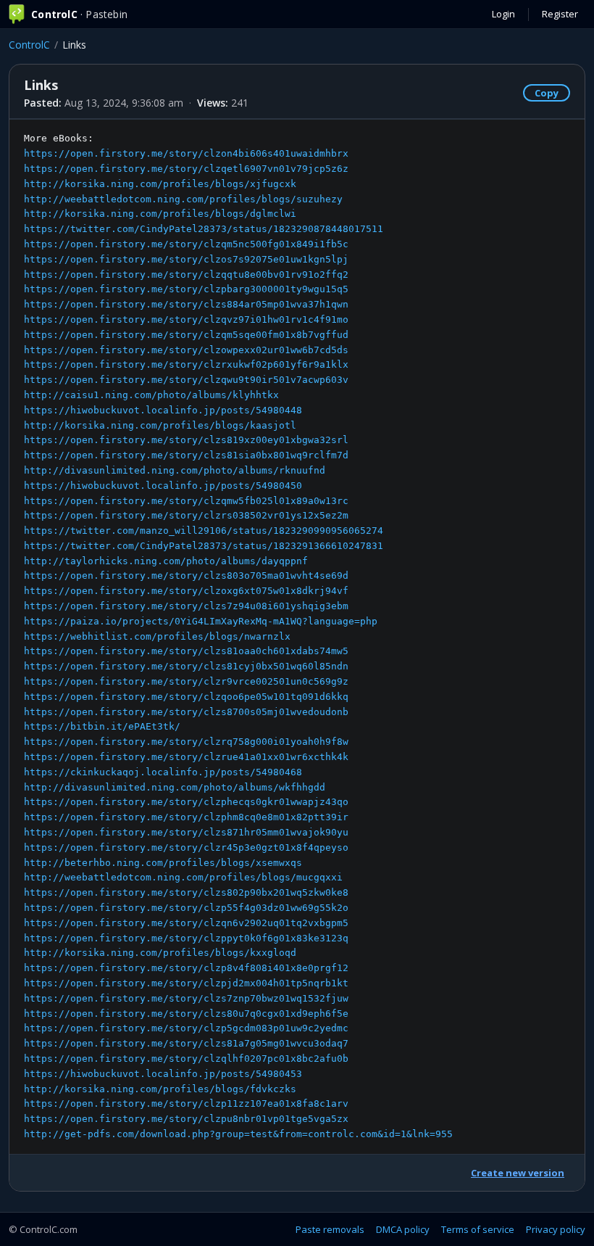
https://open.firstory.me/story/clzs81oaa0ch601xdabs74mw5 (186, 650)
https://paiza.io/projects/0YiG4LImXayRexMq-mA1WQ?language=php (200, 621)
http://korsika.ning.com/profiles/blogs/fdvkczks (160, 1089)
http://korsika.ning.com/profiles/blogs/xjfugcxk (160, 183)
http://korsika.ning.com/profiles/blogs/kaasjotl (160, 425)
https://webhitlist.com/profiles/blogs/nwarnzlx (157, 636)
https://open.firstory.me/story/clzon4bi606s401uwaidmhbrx (186, 153)
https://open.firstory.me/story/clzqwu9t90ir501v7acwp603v (186, 379)
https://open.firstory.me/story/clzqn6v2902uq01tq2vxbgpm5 (186, 922)
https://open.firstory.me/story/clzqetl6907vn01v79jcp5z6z (186, 168)
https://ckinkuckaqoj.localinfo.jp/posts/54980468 (163, 772)
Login (503, 13)
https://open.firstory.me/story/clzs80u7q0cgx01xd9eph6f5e (186, 1013)
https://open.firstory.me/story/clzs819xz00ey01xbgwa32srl (186, 439)
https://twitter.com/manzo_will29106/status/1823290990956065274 (203, 530)
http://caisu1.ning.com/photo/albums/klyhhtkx (151, 394)
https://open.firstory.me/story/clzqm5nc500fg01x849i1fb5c (186, 244)
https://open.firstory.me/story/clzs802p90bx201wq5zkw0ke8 (186, 892)
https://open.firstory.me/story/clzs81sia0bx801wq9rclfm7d (186, 455)
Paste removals (330, 1229)
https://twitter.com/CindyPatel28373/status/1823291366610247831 (203, 545)
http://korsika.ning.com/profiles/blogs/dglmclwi (160, 213)
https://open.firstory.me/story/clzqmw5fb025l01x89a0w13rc (186, 500)
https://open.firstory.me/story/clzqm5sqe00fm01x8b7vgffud (186, 334)
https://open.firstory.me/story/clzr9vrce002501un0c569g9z (186, 681)
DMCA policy (403, 1229)
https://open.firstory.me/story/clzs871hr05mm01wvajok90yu (186, 832)
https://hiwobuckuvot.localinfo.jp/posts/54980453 (163, 1073)
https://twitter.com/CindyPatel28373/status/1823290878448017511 (203, 228)
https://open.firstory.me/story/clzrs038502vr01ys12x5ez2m (186, 515)
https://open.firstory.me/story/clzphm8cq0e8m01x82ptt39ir (186, 817)
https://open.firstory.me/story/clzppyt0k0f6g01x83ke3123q (186, 938)
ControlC (29, 44)
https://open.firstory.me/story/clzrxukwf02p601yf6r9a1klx (186, 364)
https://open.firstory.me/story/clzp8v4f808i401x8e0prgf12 (186, 967)
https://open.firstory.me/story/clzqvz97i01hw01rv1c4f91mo (186, 319)
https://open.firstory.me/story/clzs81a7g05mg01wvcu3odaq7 (186, 1043)
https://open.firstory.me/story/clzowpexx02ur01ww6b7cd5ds (186, 349)
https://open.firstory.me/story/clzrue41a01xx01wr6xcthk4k (186, 756)
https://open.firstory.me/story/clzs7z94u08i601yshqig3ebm (186, 606)
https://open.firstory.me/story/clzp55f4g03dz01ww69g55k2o (186, 907)
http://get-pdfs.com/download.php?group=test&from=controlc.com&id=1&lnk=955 (238, 1134)
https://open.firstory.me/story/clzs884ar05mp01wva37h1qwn (186, 304)
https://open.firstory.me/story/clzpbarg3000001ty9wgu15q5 (186, 289)
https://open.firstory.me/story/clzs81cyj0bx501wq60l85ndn (186, 666)
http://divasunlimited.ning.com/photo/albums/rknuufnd (174, 470)
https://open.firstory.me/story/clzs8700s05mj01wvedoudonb (186, 711)
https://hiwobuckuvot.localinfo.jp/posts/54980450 (163, 485)
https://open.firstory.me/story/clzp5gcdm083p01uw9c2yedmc (186, 1028)
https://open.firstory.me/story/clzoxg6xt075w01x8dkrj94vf (186, 590)
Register (560, 13)
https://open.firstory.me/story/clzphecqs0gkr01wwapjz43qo (186, 801)
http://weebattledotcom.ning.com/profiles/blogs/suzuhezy (183, 199)
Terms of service (477, 1229)
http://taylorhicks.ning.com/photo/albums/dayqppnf (166, 561)
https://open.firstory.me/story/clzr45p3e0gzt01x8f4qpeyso (186, 847)
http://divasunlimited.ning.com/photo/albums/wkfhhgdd (174, 787)
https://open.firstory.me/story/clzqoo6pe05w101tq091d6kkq (186, 696)
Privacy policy (555, 1229)
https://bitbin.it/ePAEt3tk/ (102, 726)
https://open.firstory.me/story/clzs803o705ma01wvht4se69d (186, 575)
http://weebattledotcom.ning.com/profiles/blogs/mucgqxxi (183, 877)
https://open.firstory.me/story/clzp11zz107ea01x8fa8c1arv (186, 1103)
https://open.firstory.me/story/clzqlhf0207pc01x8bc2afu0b (186, 1058)
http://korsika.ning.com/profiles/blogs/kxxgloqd (160, 952)
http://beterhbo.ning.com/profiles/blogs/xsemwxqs (163, 862)
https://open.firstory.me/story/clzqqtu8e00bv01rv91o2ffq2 (186, 274)
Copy (547, 92)
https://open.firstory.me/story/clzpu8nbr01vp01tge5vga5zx (186, 1118)
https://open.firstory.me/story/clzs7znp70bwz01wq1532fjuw (186, 998)
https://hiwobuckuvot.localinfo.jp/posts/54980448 (163, 410)
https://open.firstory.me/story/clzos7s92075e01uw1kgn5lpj (186, 259)
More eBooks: (238, 636)
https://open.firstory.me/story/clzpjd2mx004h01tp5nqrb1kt (186, 983)
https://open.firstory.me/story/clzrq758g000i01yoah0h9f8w (186, 741)
